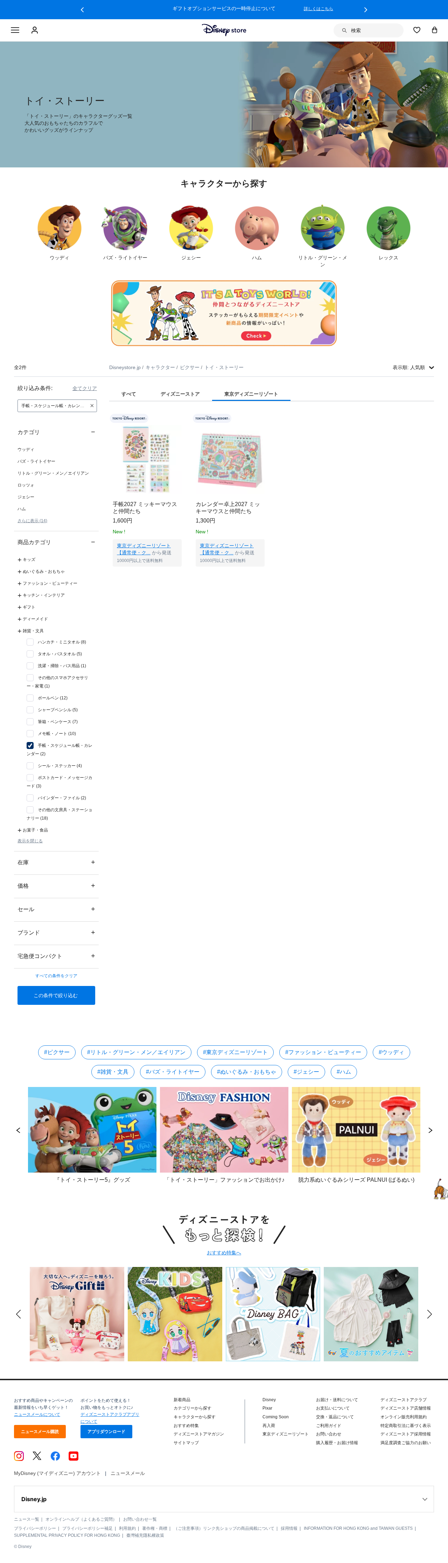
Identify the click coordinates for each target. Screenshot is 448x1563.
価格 (56, 885)
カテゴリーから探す (192, 1408)
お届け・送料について (337, 1399)
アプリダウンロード (106, 1431)
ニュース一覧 (26, 1519)
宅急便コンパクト (56, 955)
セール (56, 909)
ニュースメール (128, 1473)
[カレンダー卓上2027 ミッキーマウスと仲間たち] (230, 459)
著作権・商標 (154, 1528)
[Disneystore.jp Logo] (224, 30)
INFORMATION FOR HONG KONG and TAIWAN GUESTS (358, 1528)
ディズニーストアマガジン (199, 1434)
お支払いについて (333, 1408)
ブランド (56, 932)
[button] (82, 10)
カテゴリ (56, 431)
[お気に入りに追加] (180, 418)
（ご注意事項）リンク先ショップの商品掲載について (224, 1528)
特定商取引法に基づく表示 (405, 1425)
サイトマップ (186, 1442)
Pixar (267, 1408)
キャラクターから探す (195, 1416)
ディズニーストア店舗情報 (405, 1408)
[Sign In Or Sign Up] (35, 30)
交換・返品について (335, 1416)
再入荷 (268, 1425)
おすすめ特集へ (224, 1252)
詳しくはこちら (318, 8)
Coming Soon (275, 1416)
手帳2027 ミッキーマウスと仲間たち (145, 507)
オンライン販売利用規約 (403, 1416)
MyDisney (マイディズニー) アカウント (57, 1473)
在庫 (56, 862)
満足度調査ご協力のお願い (405, 1442)
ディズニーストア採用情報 (405, 1434)
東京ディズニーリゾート (285, 1434)
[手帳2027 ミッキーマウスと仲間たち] (147, 459)
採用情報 (289, 1528)
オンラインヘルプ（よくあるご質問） (81, 1519)
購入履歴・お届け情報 (337, 1442)
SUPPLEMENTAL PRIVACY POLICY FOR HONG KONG (67, 1535)
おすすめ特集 (186, 1425)
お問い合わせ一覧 (140, 1519)
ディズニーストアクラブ (403, 1399)
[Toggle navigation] (15, 30)
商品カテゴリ (56, 542)
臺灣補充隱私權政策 (145, 1535)
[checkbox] (56, 642)
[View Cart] (435, 29)
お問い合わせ (328, 1434)
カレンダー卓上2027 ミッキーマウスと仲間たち (228, 507)
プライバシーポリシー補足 (87, 1528)
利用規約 (127, 1528)
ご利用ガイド (328, 1425)
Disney (269, 1399)
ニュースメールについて (37, 1414)
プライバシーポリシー (35, 1528)
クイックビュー (147, 575)
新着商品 (182, 1399)
